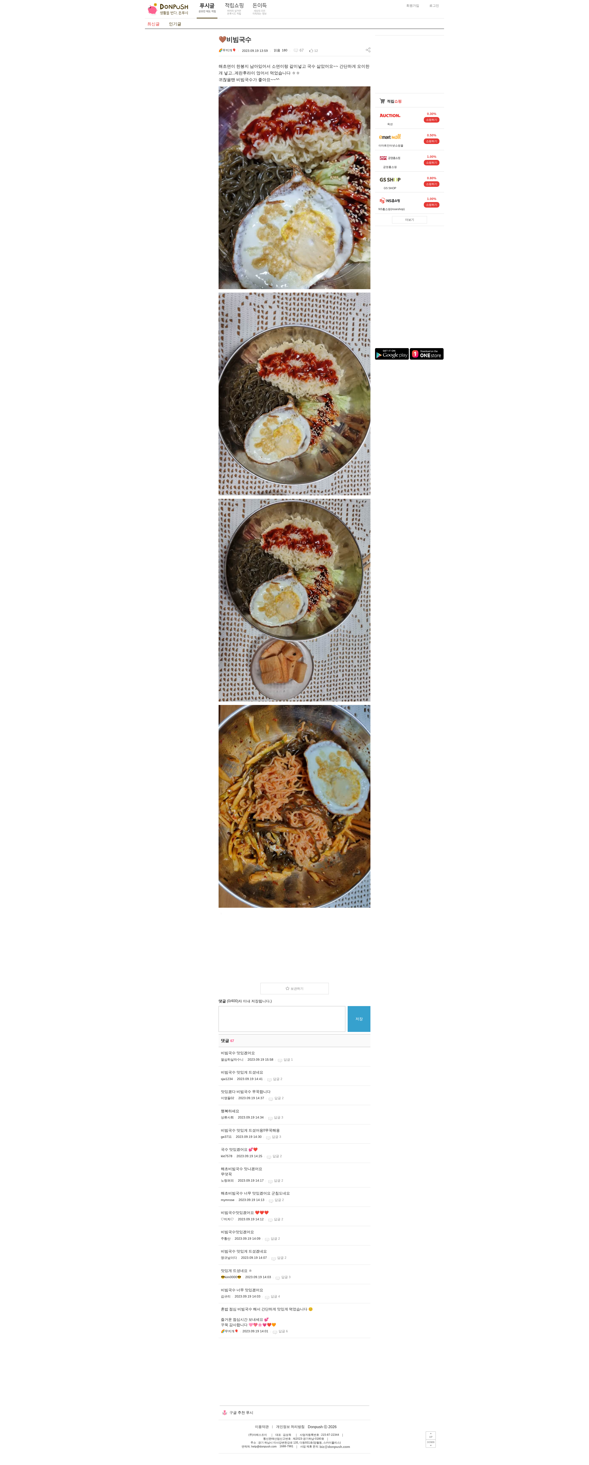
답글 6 (283, 1331)
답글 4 (275, 1296)
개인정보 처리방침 (290, 1427)
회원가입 (412, 5)
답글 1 (288, 1059)
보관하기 (297, 988)
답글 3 (278, 1117)
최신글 (153, 24)
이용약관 (262, 1427)
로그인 (434, 5)
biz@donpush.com (335, 1447)
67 (302, 50)
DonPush (168, 9)
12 (316, 51)
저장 (359, 1019)
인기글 (175, 24)
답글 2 (277, 1079)
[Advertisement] (179, 104)
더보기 (409, 219)
